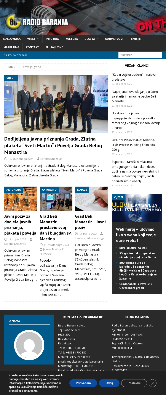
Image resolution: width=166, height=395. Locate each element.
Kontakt (32, 47)
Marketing (11, 47)
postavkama (29, 391)
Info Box (52, 39)
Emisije (136, 39)
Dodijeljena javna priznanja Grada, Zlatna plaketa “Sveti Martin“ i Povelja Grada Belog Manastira (53, 145)
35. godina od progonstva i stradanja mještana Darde (137, 255)
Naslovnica (12, 39)
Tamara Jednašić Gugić (90, 238)
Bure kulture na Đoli (133, 248)
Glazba (90, 39)
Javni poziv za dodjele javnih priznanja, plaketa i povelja (20, 224)
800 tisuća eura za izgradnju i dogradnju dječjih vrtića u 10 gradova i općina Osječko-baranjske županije (138, 270)
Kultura (71, 39)
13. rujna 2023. (88, 233)
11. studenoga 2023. (57, 245)
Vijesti (31, 39)
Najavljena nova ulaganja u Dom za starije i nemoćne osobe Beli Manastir (135, 96)
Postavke (134, 383)
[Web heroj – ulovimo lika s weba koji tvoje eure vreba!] (136, 219)
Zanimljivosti (114, 39)
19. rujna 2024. (17, 239)
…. (60, 175)
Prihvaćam (83, 383)
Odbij (109, 383)
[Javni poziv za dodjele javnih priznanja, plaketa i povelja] (20, 199)
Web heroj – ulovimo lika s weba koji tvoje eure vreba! (136, 234)
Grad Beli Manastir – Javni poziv (90, 221)
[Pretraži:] (140, 55)
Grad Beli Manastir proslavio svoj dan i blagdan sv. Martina (56, 227)
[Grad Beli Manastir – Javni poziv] (91, 199)
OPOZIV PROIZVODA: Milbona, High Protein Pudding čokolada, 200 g (134, 145)
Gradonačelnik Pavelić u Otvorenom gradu (135, 286)
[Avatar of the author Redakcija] (29, 356)
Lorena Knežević (51, 159)
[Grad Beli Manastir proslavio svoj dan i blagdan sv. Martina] (56, 199)
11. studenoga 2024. (21, 159)
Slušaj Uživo (55, 47)
